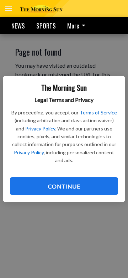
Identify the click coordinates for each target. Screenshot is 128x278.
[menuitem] (78, 25)
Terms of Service (98, 112)
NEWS (18, 25)
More (73, 25)
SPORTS (46, 25)
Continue (64, 186)
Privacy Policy (40, 128)
